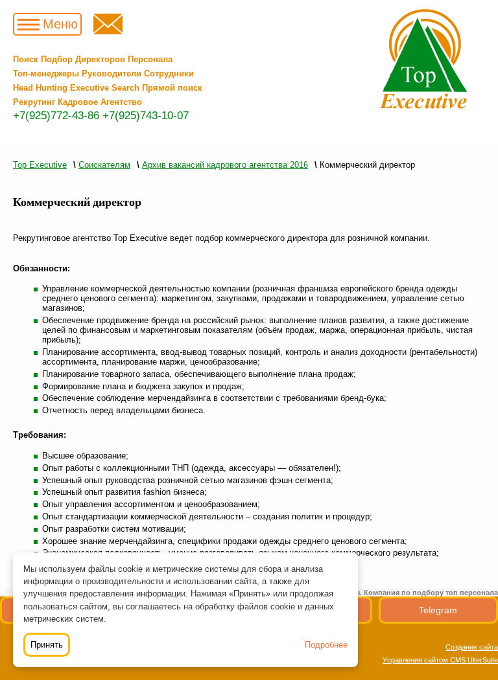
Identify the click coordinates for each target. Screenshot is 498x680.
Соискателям (104, 165)
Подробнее (326, 645)
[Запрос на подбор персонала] (108, 31)
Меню (60, 24)
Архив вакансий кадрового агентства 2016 (225, 165)
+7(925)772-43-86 (56, 115)
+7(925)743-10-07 (145, 115)
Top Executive (40, 165)
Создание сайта (471, 647)
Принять (46, 645)
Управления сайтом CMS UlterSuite (440, 660)
